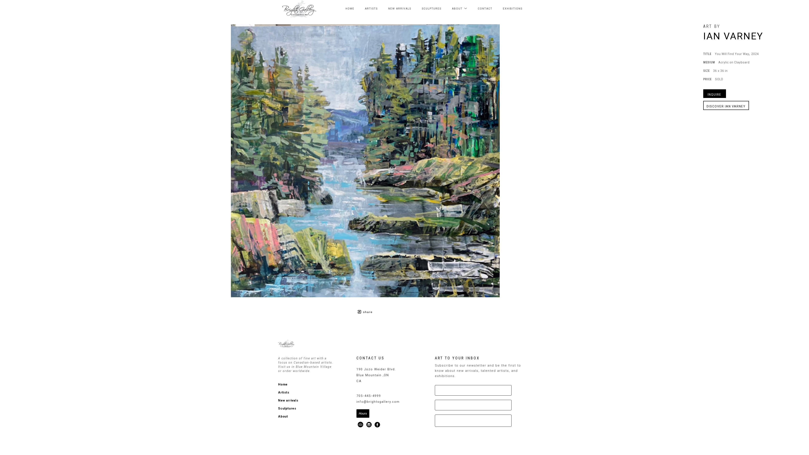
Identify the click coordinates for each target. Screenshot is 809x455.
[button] (459, 9)
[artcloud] (360, 424)
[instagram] (369, 424)
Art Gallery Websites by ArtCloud (417, 434)
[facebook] (377, 424)
